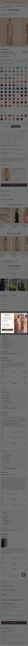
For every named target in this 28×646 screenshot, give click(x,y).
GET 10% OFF (7, 329)
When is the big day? (4, 320)
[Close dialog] (26, 313)
